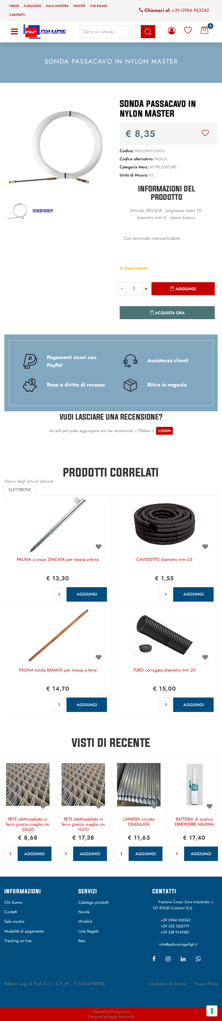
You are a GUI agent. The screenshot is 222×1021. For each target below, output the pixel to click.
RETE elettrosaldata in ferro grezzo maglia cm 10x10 (83, 825)
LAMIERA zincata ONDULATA (138, 822)
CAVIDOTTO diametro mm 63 (164, 560)
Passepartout (120, 1011)
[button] (55, 146)
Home (14, 5)
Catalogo (32, 5)
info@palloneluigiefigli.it (178, 944)
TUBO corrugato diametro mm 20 (164, 670)
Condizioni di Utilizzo (167, 984)
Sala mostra (57, 5)
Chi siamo (98, 5)
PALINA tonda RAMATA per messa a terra (58, 670)
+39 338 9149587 (175, 932)
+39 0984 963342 (190, 10)
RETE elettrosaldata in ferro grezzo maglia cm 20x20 (27, 825)
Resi (82, 941)
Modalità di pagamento (24, 931)
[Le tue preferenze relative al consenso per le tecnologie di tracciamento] (211, 1010)
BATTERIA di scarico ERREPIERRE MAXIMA (194, 822)
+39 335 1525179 (175, 926)
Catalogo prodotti (93, 902)
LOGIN (164, 431)
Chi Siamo (13, 902)
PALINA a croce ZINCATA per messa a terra (58, 560)
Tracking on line (18, 941)
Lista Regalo (88, 931)
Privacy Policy (206, 984)
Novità (79, 5)
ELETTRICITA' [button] (20, 489)
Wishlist (85, 921)
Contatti (17, 14)
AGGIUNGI (87, 594)
